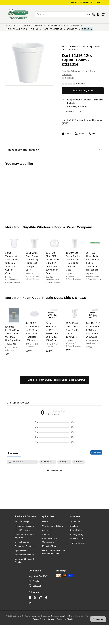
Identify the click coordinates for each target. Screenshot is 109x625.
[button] (54, 422)
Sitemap (51, 619)
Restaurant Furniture (24, 546)
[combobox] (63, 14)
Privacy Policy (76, 539)
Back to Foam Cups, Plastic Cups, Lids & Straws (56, 380)
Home (65, 47)
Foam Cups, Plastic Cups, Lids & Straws (54, 297)
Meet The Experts (17, 25)
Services (72, 29)
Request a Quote (83, 90)
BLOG (98, 2)
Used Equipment (53, 29)
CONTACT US (86, 2)
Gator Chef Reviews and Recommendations (53, 552)
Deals (86, 29)
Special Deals (21, 550)
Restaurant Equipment (43, 25)
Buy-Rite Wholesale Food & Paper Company (57, 227)
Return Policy (76, 530)
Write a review (96, 452)
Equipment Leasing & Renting (25, 560)
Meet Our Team (49, 546)
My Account (75, 522)
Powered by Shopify (65, 619)
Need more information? (23, 149)
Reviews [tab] (14, 453)
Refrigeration (70, 25)
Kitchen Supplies (17, 29)
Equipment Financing (24, 555)
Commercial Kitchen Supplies (24, 536)
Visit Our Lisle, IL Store (52, 526)
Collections (75, 47)
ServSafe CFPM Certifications (49, 540)
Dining (35, 29)
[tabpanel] (54, 479)
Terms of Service (77, 543)
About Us (46, 534)
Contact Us (47, 530)
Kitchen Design (22, 522)
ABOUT (74, 2)
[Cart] (102, 14)
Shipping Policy (77, 534)
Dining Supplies (22, 542)
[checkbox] (78, 462)
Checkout (74, 526)
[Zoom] (29, 61)
